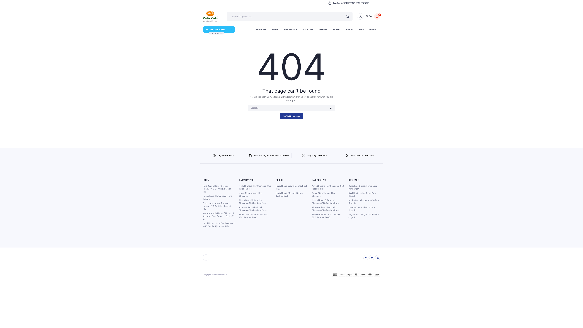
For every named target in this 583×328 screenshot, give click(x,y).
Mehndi (336, 29)
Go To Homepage (291, 116)
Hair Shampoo (291, 29)
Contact (373, 29)
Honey (275, 29)
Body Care (261, 29)
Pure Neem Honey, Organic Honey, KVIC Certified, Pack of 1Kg (217, 206)
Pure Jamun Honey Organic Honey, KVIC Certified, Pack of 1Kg (217, 189)
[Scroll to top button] (576, 321)
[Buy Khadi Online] (210, 16)
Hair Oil (349, 29)
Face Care (308, 29)
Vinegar (323, 29)
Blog (361, 29)
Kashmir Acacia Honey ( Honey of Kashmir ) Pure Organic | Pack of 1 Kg (218, 216)
